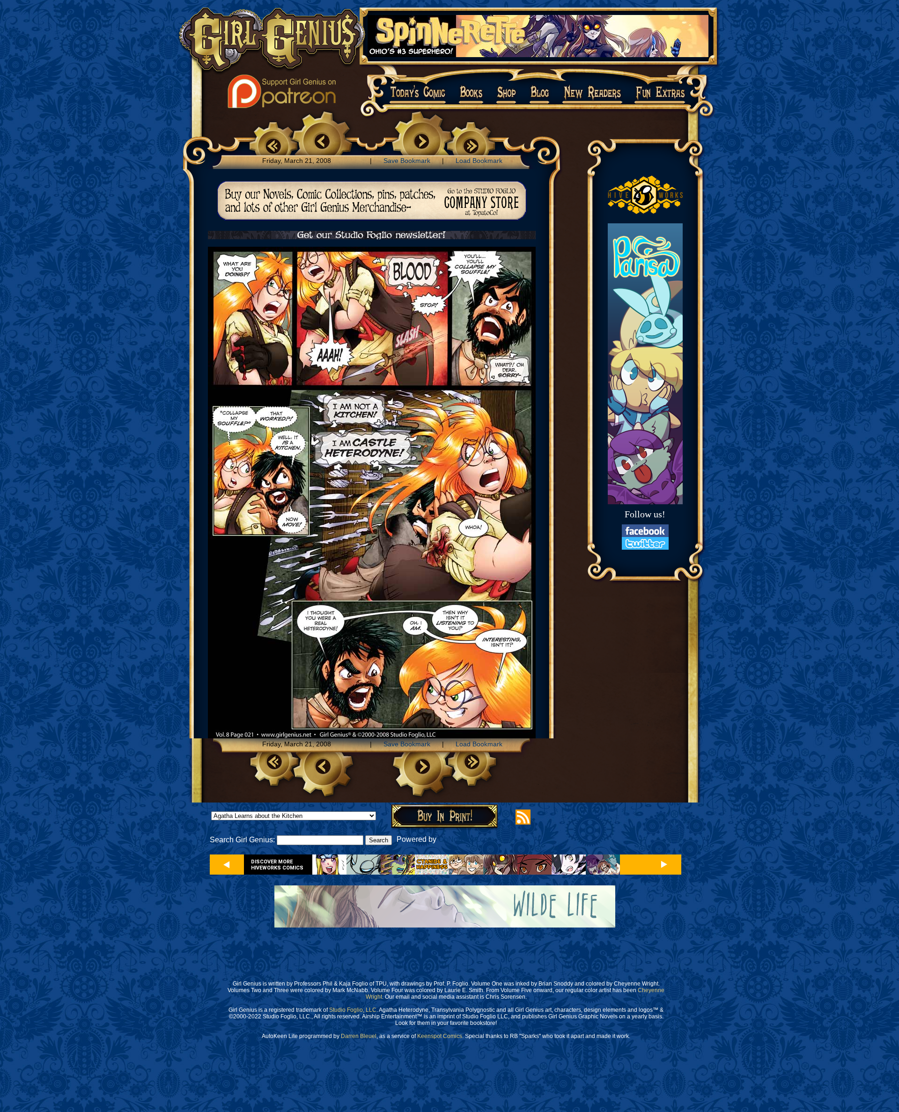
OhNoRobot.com (466, 839)
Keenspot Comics (439, 1036)
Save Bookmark (406, 160)
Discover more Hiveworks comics (277, 865)
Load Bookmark (479, 160)
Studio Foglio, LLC (352, 1010)
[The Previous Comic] (321, 142)
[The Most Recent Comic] (471, 144)
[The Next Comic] (422, 142)
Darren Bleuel (358, 1036)
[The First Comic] (273, 144)
